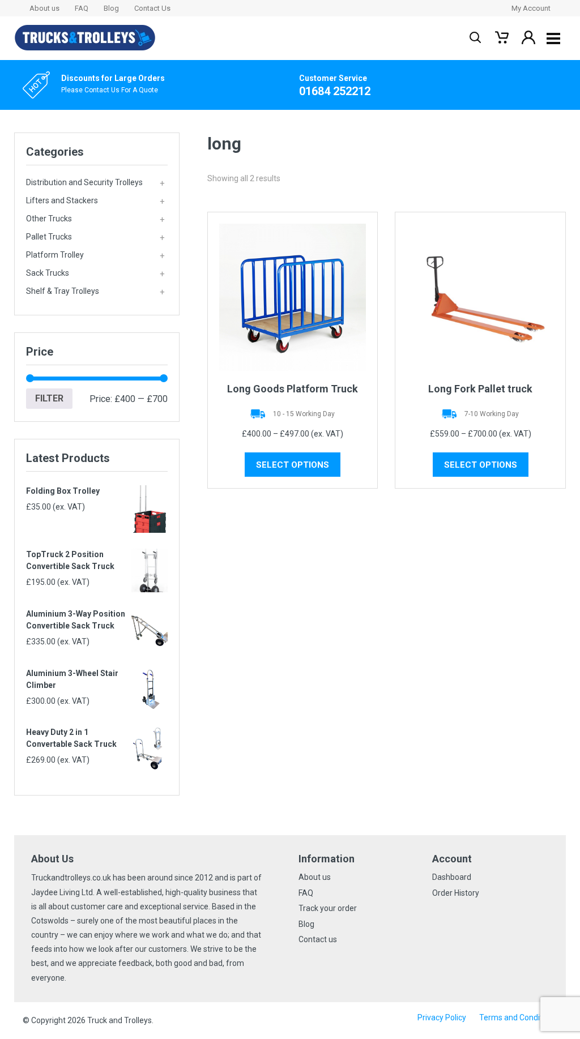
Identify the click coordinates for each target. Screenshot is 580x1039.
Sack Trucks (95, 273)
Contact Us (152, 8)
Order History (455, 892)
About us (44, 8)
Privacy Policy (441, 1017)
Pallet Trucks (95, 237)
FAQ (81, 8)
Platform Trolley (95, 255)
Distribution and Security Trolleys (95, 183)
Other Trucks (95, 219)
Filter (49, 398)
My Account (531, 8)
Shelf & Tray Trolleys (95, 292)
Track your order (327, 908)
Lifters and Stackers (95, 201)
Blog (111, 8)
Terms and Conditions (518, 1017)
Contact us (317, 939)
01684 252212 (334, 91)
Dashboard (451, 877)
